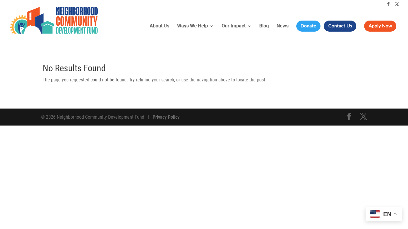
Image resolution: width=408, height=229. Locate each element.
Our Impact (234, 26)
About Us (159, 26)
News (283, 26)
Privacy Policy (166, 117)
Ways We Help (192, 26)
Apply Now (380, 26)
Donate (308, 26)
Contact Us (340, 26)
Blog (264, 26)
